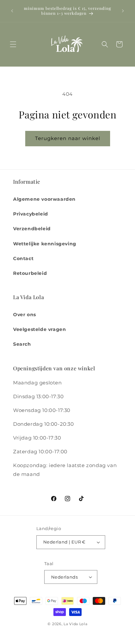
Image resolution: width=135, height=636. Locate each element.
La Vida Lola (75, 624)
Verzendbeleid (32, 229)
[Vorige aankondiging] (12, 11)
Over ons (24, 315)
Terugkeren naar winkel (67, 138)
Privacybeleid (30, 214)
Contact (23, 258)
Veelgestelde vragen (39, 329)
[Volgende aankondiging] (123, 11)
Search (22, 344)
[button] (13, 44)
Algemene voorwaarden (44, 199)
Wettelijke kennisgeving (44, 244)
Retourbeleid (30, 273)
